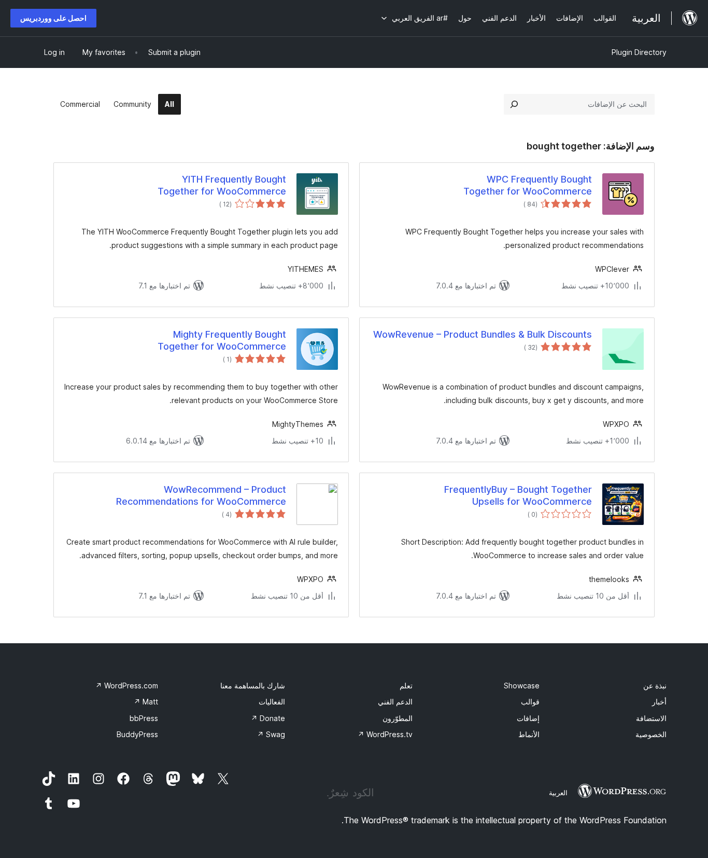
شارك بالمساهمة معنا (252, 685)
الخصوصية (651, 734)
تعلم (406, 685)
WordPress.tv (385, 734)
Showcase (522, 685)
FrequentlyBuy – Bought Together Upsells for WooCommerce (518, 495)
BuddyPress (137, 734)
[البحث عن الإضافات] (514, 104)
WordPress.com (126, 685)
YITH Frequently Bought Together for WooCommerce (222, 185)
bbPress (144, 718)
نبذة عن (655, 685)
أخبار (659, 701)
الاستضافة (651, 718)
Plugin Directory (639, 52)
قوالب (530, 701)
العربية (558, 792)
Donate (268, 718)
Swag (271, 734)
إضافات (528, 718)
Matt (146, 701)
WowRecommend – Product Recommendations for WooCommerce (201, 495)
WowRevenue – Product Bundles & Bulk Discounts (482, 334)
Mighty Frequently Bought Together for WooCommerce (222, 340)
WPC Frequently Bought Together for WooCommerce (527, 185)
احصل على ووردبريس (53, 17)
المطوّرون (398, 718)
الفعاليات (272, 701)
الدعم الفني (395, 701)
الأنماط (529, 734)
